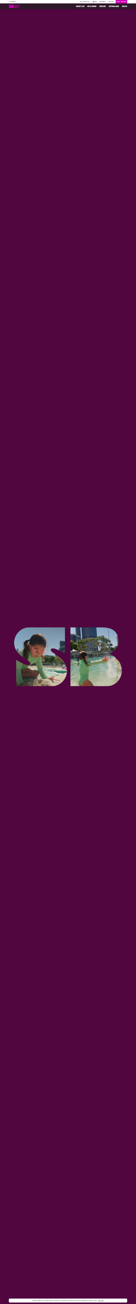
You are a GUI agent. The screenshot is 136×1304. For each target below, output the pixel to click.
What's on (80, 6)
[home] (14, 6)
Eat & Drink (91, 6)
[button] (102, 6)
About (124, 6)
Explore (102, 6)
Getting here (114, 6)
